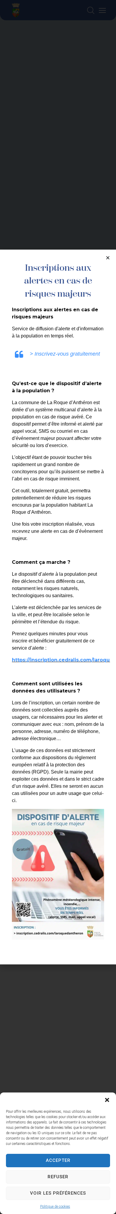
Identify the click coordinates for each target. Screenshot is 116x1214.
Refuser (58, 1176)
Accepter (58, 1160)
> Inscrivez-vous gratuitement (65, 354)
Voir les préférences (58, 1193)
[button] (107, 1100)
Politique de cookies (55, 1206)
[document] (58, 607)
